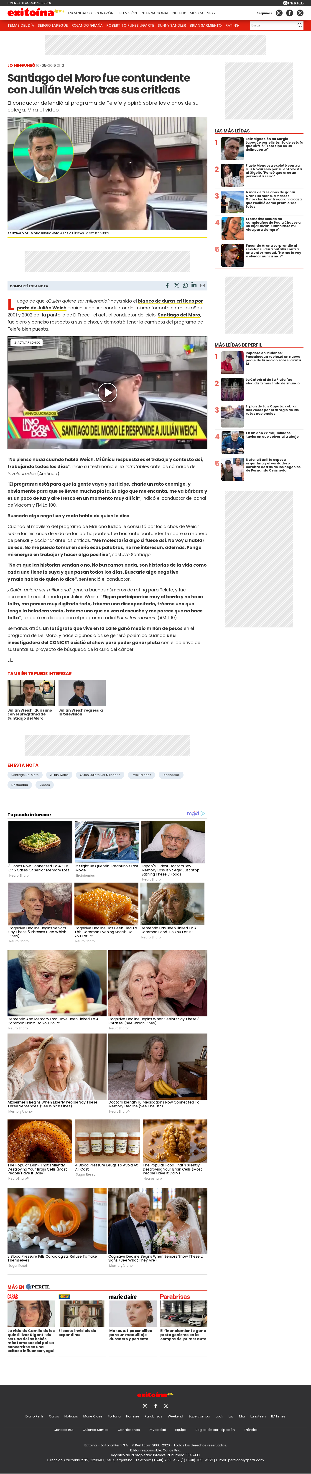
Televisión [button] (127, 13)
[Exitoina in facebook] (289, 13)
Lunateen (258, 1416)
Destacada (19, 785)
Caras (54, 1416)
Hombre (132, 1416)
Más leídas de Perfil (238, 345)
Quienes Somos (96, 1429)
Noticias (71, 1416)
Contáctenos (129, 1429)
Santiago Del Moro (25, 775)
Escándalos (80, 13)
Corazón (104, 13)
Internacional (154, 13)
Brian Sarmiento (206, 25)
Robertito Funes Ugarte (130, 25)
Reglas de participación (215, 1429)
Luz (231, 1416)
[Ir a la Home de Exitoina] (36, 13)
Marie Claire (92, 1416)
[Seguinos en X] (300, 13)
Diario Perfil (34, 1416)
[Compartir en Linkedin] (193, 285)
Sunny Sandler (172, 25)
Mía (242, 1416)
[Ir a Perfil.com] (293, 4)
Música (197, 13)
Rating (232, 25)
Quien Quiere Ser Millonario (100, 775)
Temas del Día (21, 25)
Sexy (211, 13)
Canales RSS (64, 1429)
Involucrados (141, 775)
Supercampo (199, 1416)
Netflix (179, 13)
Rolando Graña (87, 25)
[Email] (202, 286)
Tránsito (250, 1429)
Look (219, 1416)
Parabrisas (153, 1416)
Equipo (180, 1429)
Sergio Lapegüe (53, 25)
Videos (44, 785)
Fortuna (114, 1416)
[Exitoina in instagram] (279, 13)
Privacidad (157, 1429)
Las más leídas (232, 131)
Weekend (175, 1416)
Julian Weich (59, 775)
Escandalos (171, 775)
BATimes (278, 1416)
